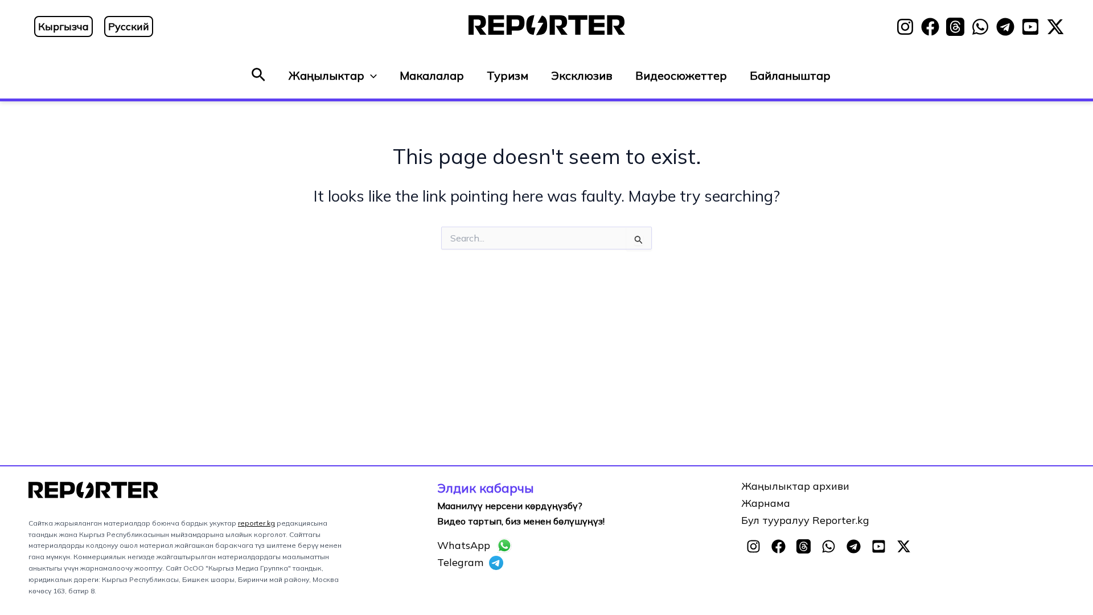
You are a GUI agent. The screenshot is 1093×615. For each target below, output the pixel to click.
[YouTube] (1030, 27)
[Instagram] (905, 27)
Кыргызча (63, 26)
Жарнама (765, 503)
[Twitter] (1055, 27)
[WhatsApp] (980, 27)
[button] (258, 75)
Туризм (507, 75)
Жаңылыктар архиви (795, 486)
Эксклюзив (582, 75)
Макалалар (432, 75)
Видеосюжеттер (681, 75)
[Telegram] (1005, 27)
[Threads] (955, 27)
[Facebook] (930, 27)
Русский (128, 26)
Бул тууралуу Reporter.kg (805, 520)
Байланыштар (790, 75)
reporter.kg (256, 523)
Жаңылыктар (326, 75)
